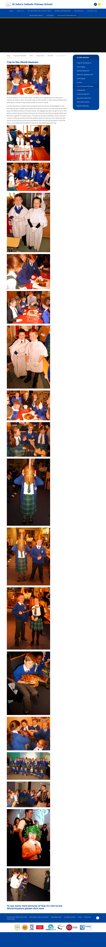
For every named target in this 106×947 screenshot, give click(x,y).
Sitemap (80, 917)
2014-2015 (50, 55)
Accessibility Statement (69, 917)
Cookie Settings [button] (11, 919)
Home (8, 55)
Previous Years (40, 55)
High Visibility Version (56, 917)
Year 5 (31, 55)
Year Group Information (19, 55)
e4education (45, 917)
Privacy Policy (87, 917)
